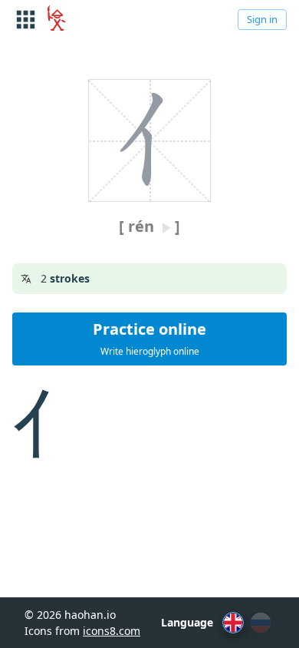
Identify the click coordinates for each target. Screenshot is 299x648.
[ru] (260, 622)
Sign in (262, 19)
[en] (233, 622)
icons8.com (111, 630)
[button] (149, 338)
